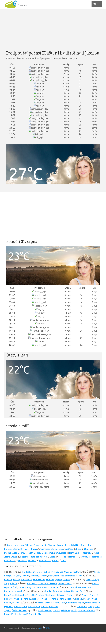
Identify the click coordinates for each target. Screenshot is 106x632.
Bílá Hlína (75, 545)
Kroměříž (8, 614)
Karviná (22, 587)
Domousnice (60, 553)
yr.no (41, 628)
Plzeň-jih (27, 595)
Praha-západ (34, 606)
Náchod (46, 572)
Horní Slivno (75, 553)
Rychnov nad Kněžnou (61, 572)
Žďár (63, 560)
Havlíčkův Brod (45, 610)
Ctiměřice (88, 549)
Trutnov (76, 572)
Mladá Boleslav (92, 603)
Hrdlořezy (86, 553)
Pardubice (57, 591)
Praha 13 (27, 599)
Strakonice (70, 576)
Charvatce (45, 549)
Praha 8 (7, 603)
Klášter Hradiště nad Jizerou (33, 557)
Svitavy (66, 591)
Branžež (8, 549)
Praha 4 (70, 599)
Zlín (39, 614)
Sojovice (32, 560)
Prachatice (59, 576)
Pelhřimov (65, 610)
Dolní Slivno (47, 553)
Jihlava (56, 610)
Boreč (83, 545)
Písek (50, 576)
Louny (91, 606)
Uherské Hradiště (22, 614)
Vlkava (55, 560)
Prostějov (8, 591)
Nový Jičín (31, 587)
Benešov (40, 603)
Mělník (81, 603)
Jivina (96, 553)
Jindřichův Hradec (38, 576)
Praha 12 (18, 599)
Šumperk (18, 591)
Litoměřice (82, 606)
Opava (40, 587)
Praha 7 (95, 599)
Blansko (8, 579)
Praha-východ (20, 606)
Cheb (88, 579)
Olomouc (82, 587)
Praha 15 (45, 599)
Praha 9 (16, 603)
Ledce (52, 557)
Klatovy (18, 595)
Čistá (78, 549)
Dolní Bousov (35, 553)
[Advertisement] (53, 29)
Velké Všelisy (45, 560)
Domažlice (9, 595)
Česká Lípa (32, 583)
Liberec (61, 583)
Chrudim (48, 591)
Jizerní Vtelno (10, 557)
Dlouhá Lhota (10, 553)
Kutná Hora (71, 603)
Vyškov (58, 579)
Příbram (44, 606)
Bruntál (95, 583)
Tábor (79, 576)
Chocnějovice (57, 549)
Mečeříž (62, 557)
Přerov (91, 587)
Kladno (56, 603)
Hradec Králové (29, 572)
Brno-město (26, 579)
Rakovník (53, 606)
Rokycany (61, 595)
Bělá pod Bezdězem (34, 545)
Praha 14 (36, 599)
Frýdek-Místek (10, 587)
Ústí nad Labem (19, 610)
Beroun (48, 603)
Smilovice (22, 560)
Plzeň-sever (50, 595)
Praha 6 (86, 599)
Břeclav (16, 579)
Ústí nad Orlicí (78, 591)
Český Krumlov (22, 576)
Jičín (39, 572)
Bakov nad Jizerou (15, 545)
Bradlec (91, 545)
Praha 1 (85, 595)
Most (97, 606)
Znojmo (66, 579)
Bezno (67, 545)
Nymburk (8, 606)
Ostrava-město (51, 587)
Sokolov (13, 583)
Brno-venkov (39, 579)
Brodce (34, 549)
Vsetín (34, 614)
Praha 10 (94, 595)
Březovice (24, 549)
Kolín (62, 603)
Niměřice (73, 557)
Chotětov (68, 549)
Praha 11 (8, 599)
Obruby (84, 557)
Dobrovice (23, 553)
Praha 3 (62, 599)
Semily (68, 583)
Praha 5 (78, 599)
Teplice (7, 610)
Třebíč (74, 610)
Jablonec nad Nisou (47, 583)
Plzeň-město (38, 595)
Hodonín (50, 579)
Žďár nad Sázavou (86, 610)
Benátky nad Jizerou (53, 545)
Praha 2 (54, 599)
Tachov (70, 595)
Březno (16, 549)
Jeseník (73, 587)
